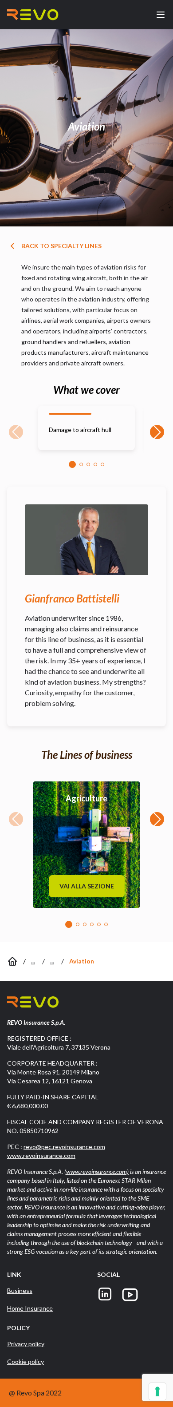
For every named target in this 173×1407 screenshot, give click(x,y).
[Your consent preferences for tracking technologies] (157, 1391)
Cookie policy (25, 1361)
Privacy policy (25, 1344)
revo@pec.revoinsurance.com (64, 1146)
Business (19, 1290)
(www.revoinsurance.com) (96, 1171)
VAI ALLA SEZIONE (86, 886)
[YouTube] (130, 1294)
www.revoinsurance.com (41, 1155)
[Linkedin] (105, 1294)
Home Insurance (30, 1308)
